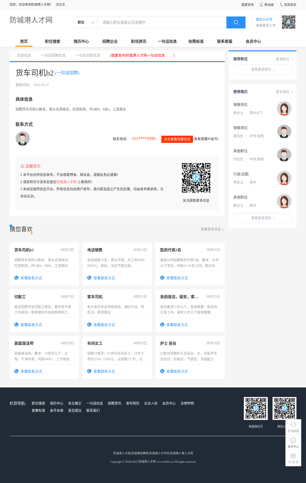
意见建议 (75, 410)
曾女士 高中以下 (248, 113)
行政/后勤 (241, 174)
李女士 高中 (244, 182)
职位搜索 (52, 41)
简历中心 (81, 41)
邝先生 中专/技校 (248, 159)
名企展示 (75, 403)
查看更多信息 (211, 229)
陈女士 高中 (244, 205)
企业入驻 (151, 403)
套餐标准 (38, 410)
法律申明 (187, 403)
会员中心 (253, 41)
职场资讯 (138, 41)
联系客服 (224, 41)
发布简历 (132, 403)
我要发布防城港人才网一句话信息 (138, 55)
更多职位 (282, 59)
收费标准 (196, 41)
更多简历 (282, 92)
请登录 (60, 4)
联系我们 (93, 410)
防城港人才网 (31, 20)
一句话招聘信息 (53, 55)
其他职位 (240, 151)
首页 (24, 41)
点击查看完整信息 (177, 139)
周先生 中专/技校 (248, 136)
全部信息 (24, 55)
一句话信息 (167, 41)
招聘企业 (110, 41)
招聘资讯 (114, 403)
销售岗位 (240, 105)
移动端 (269, 4)
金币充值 (56, 410)
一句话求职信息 (87, 55)
